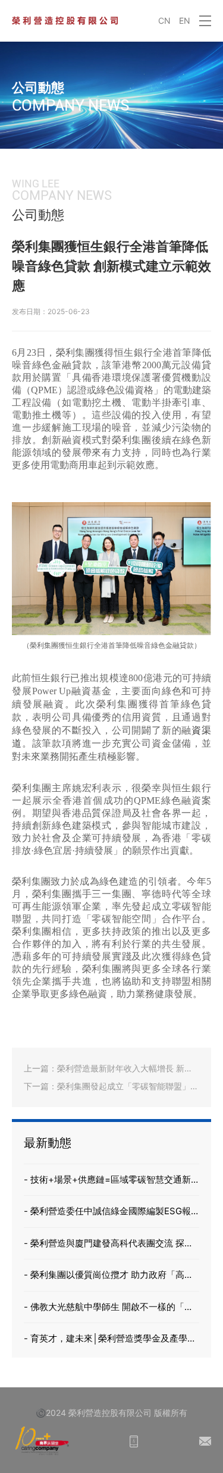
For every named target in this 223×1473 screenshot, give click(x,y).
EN (184, 20)
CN (164, 20)
